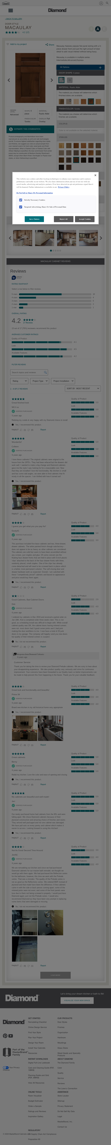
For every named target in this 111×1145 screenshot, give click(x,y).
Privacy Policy (63, 187)
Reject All (63, 219)
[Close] (95, 175)
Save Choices (34, 219)
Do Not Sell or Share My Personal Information (34, 192)
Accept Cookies (85, 219)
